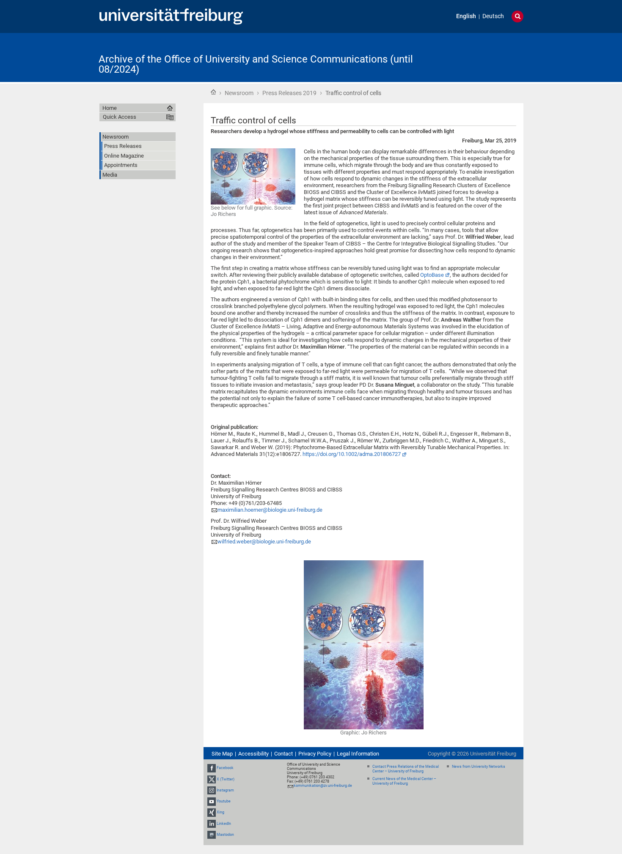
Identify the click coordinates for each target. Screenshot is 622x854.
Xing (220, 812)
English (466, 16)
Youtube (224, 801)
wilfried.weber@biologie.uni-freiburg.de (264, 541)
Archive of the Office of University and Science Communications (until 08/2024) (256, 64)
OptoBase (432, 275)
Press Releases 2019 (289, 93)
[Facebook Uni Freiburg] (211, 768)
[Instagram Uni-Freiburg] (211, 790)
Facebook (225, 768)
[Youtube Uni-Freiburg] (211, 801)
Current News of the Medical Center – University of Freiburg (404, 781)
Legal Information (358, 753)
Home (213, 92)
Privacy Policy (314, 753)
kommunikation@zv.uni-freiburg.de (323, 785)
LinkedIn (224, 823)
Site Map (222, 753)
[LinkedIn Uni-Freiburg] (211, 823)
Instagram (225, 790)
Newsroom (239, 93)
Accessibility (253, 753)
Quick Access (119, 117)
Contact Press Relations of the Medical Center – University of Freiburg (405, 768)
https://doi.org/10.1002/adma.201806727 (352, 454)
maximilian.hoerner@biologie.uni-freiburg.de (269, 510)
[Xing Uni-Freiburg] (211, 812)
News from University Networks (478, 766)
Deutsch (493, 16)
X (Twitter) (225, 779)
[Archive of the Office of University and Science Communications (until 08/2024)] (481, 57)
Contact (283, 753)
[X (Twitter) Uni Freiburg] (211, 779)
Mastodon (225, 834)
